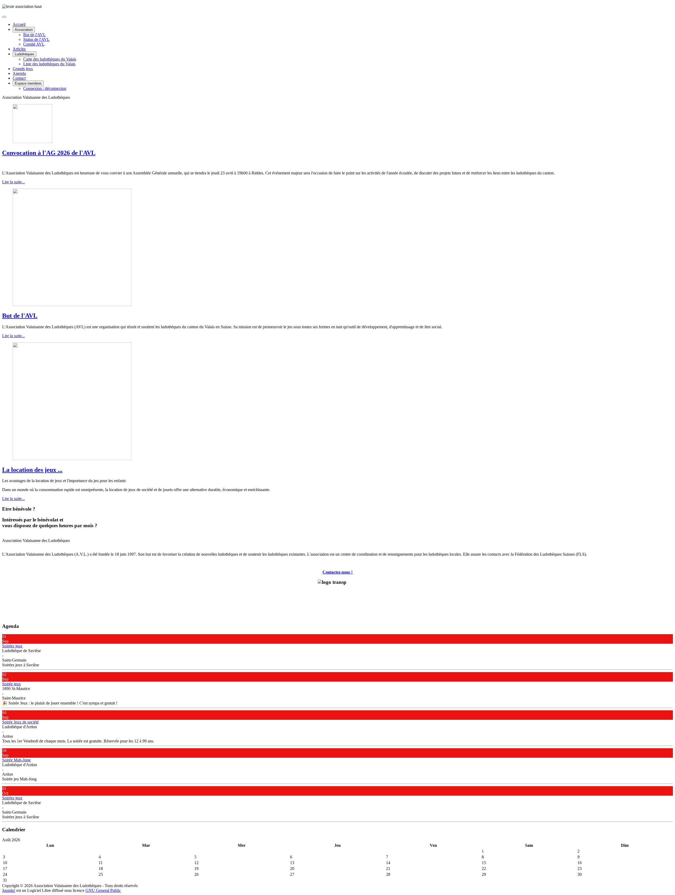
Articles (19, 49)
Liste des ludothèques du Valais (49, 64)
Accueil (19, 24)
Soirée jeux (11, 684)
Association (24, 30)
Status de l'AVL (36, 39)
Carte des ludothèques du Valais (49, 59)
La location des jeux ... (32, 469)
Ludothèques (24, 54)
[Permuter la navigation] (4, 17)
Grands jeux (23, 68)
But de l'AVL (34, 34)
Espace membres (28, 83)
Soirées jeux (12, 646)
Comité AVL (34, 44)
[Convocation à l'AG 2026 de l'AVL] (32, 141)
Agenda (19, 73)
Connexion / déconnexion (44, 88)
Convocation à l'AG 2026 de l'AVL (48, 152)
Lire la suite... (13, 182)
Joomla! (8, 890)
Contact (19, 78)
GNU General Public (103, 890)
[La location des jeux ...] (72, 458)
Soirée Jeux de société (20, 722)
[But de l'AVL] (72, 304)
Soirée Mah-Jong (16, 760)
